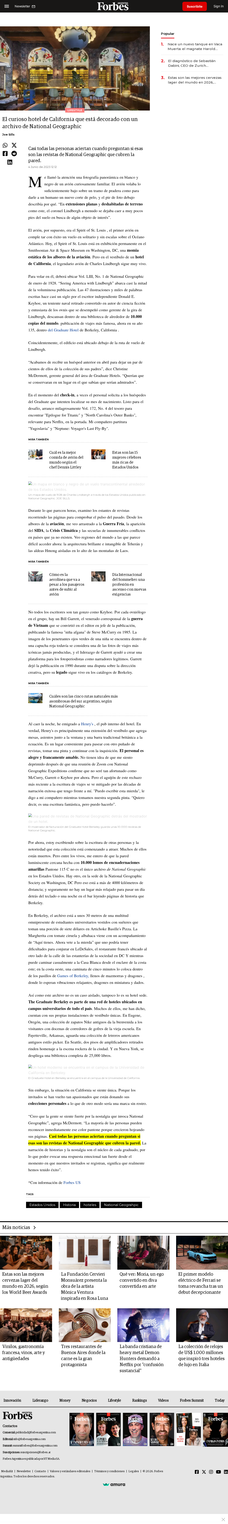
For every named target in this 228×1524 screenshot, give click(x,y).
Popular (167, 33)
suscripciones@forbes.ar (35, 1452)
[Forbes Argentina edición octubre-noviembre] (188, 1430)
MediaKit (7, 1471)
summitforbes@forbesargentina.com (35, 1445)
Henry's (87, 723)
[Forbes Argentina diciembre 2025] (162, 1430)
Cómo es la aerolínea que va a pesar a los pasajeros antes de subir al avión (66, 584)
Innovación (12, 1400)
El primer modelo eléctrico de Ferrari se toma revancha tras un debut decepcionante (200, 1283)
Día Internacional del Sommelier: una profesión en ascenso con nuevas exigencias (129, 584)
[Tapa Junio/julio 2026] (81, 1430)
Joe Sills (8, 134)
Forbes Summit (192, 1400)
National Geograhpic (121, 1205)
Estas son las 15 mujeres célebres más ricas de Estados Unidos (126, 460)
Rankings (139, 1400)
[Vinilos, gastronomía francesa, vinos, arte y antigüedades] (26, 1325)
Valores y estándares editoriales (70, 1471)
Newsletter (24, 1471)
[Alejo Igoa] (135, 1430)
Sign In (219, 6)
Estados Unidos (42, 1205)
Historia (69, 1205)
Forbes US (72, 1182)
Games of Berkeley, (73, 975)
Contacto (40, 1471)
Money (64, 1400)
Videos (163, 1400)
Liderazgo (40, 1400)
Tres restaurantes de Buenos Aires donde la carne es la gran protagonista (83, 1355)
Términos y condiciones (109, 1471)
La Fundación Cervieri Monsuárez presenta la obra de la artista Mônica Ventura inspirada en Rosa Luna (84, 1286)
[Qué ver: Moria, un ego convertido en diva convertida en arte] (143, 1253)
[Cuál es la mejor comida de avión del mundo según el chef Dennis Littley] (35, 454)
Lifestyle (114, 1400)
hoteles (89, 1205)
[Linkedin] (9, 162)
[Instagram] (211, 1472)
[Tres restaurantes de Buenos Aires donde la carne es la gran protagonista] (85, 1325)
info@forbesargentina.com (30, 1439)
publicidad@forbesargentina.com (36, 1432)
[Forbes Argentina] (114, 6)
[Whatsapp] (5, 145)
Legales (133, 1471)
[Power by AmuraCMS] (114, 1484)
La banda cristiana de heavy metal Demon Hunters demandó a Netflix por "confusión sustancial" (142, 1358)
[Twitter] (14, 145)
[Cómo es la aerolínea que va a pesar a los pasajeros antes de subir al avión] (35, 576)
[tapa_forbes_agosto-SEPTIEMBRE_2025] (215, 1430)
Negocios (89, 1400)
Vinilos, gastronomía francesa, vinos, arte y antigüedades (23, 1352)
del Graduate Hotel (63, 329)
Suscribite (194, 6)
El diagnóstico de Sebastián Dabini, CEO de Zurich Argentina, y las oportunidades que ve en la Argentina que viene (194, 63)
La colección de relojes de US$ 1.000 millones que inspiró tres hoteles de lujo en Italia (201, 1355)
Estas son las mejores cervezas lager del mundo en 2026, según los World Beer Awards (195, 80)
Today (219, 1400)
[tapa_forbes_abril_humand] (108, 1430)
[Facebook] (5, 154)
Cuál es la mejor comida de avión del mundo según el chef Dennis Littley (66, 460)
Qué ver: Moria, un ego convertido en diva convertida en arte (142, 1280)
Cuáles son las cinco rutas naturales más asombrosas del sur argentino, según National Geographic (83, 701)
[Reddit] (14, 154)
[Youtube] (218, 1472)
